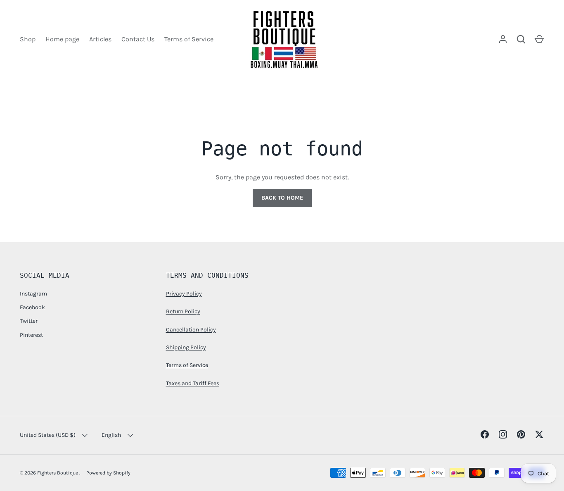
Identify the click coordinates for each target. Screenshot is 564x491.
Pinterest (31, 334)
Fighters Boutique (58, 473)
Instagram (33, 293)
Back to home (282, 197)
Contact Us (137, 39)
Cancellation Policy (191, 329)
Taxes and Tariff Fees (192, 383)
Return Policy (183, 311)
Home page (62, 39)
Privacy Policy (184, 293)
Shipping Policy (186, 347)
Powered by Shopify (108, 473)
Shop (28, 39)
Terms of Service (188, 39)
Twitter (29, 320)
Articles (100, 39)
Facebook (32, 307)
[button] (539, 39)
